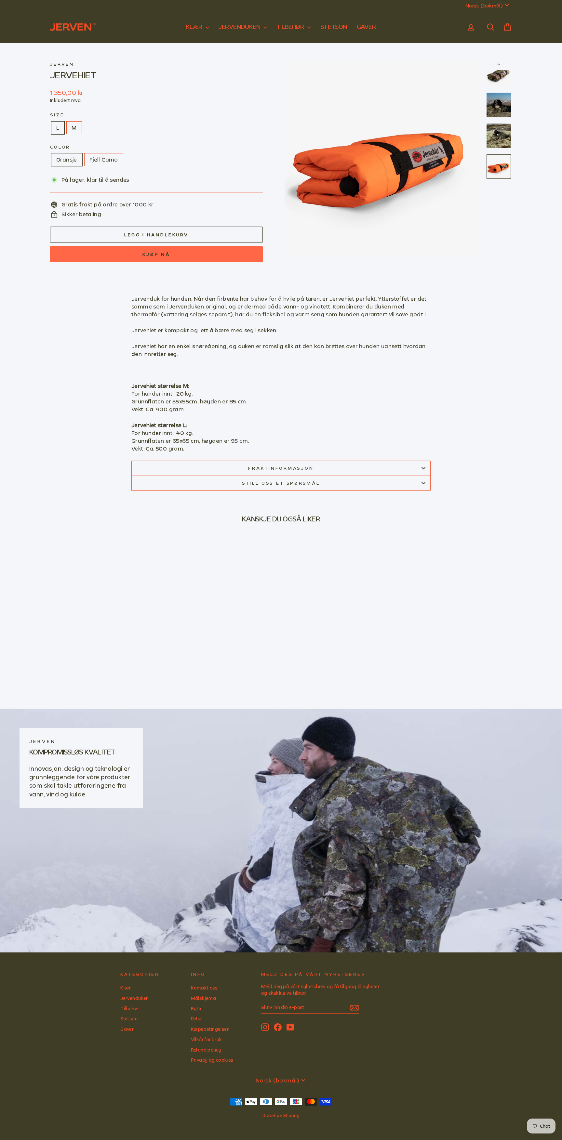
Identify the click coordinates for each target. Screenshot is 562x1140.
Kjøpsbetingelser (210, 1029)
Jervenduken (240, 26)
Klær (195, 26)
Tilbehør (291, 26)
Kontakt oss (204, 987)
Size (57, 114)
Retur (196, 1018)
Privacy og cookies (212, 1060)
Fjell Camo (103, 159)
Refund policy (206, 1050)
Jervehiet (73, 75)
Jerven (62, 64)
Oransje (66, 159)
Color (60, 147)
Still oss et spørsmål (281, 483)
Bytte (197, 1008)
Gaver (366, 26)
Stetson (333, 26)
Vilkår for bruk (206, 1039)
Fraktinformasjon (281, 468)
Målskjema (203, 998)
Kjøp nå (156, 254)
